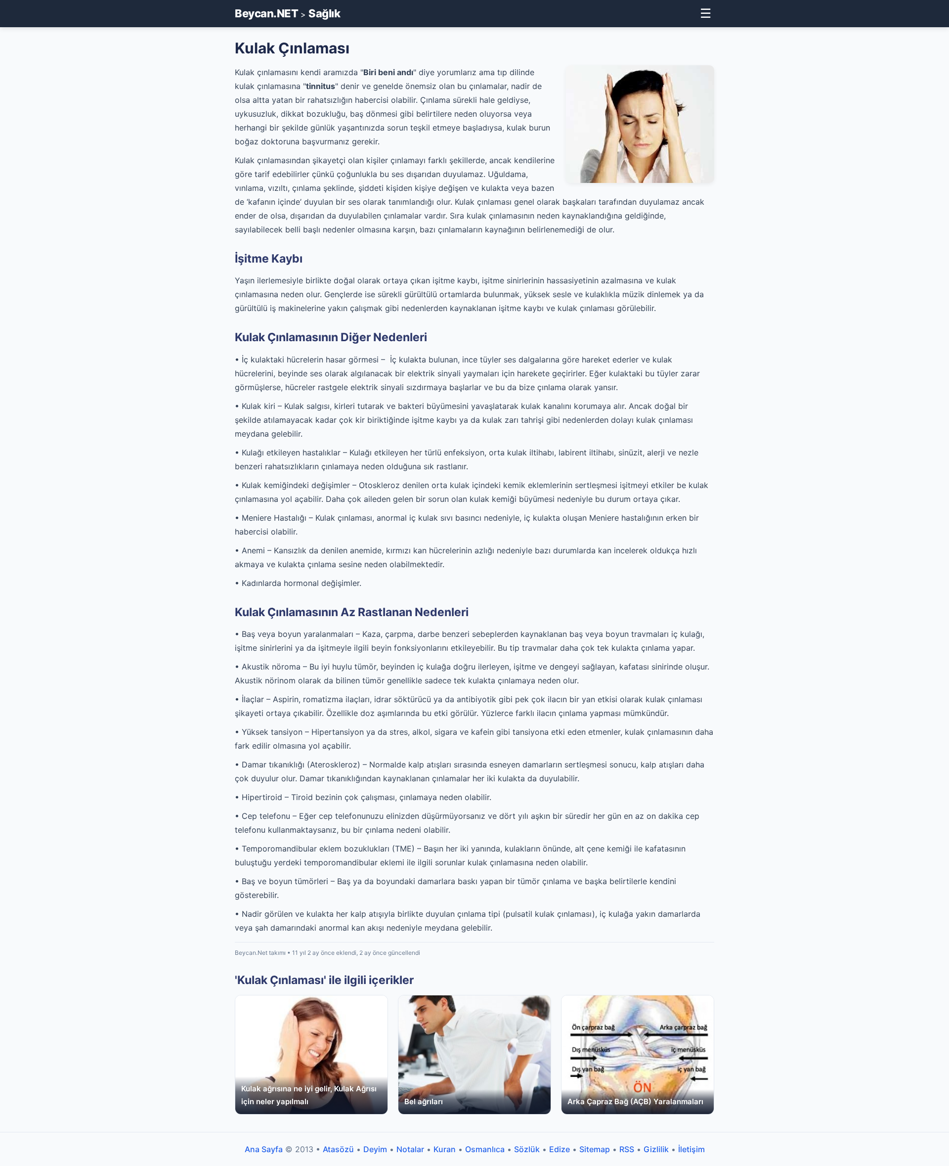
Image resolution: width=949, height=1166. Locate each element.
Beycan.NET (266, 13)
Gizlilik (656, 1149)
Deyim (375, 1149)
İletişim (691, 1149)
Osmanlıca (485, 1149)
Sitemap (594, 1149)
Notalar (410, 1149)
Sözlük (527, 1149)
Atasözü (338, 1149)
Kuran (444, 1149)
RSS (626, 1149)
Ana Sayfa (264, 1149)
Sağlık (324, 13)
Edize (559, 1149)
